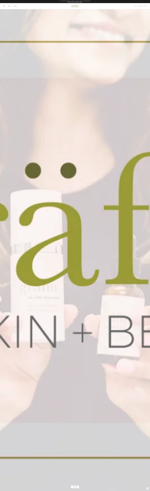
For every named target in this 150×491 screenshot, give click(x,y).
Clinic (9, 6)
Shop (4, 6)
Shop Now (75, 486)
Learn (15, 6)
